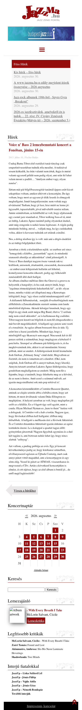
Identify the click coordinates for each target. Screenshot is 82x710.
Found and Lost (28, 645)
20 (41, 550)
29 (55, 556)
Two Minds (26, 657)
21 (48, 550)
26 (33, 556)
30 (62, 556)
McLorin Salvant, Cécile (42, 614)
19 (33, 550)
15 (55, 543)
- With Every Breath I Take (44, 610)
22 (55, 550)
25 (26, 556)
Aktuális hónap (41, 570)
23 (62, 550)
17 (19, 550)
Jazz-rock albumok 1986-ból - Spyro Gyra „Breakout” (40, 99)
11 (26, 543)
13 (41, 543)
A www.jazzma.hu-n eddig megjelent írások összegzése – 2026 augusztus (41, 84)
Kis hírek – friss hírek (27, 72)
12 (33, 543)
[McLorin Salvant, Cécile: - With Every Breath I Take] (17, 615)
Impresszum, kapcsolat (41, 706)
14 (48, 543)
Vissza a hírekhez (25, 490)
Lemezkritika (36, 620)
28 (48, 556)
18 (26, 550)
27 (41, 556)
